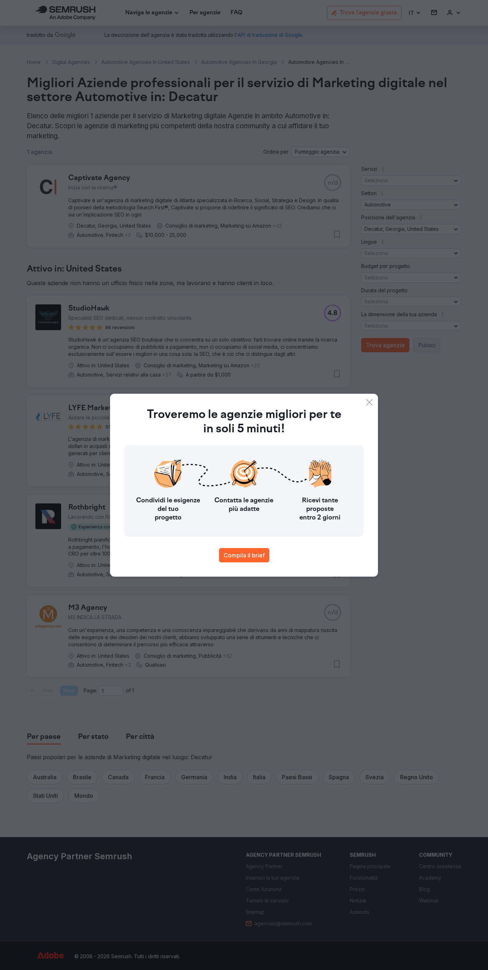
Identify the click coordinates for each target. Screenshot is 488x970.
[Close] (369, 402)
